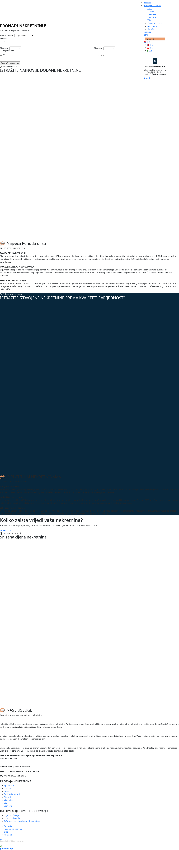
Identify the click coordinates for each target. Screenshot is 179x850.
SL (150, 47)
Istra (146, 35)
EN (151, 44)
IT (150, 50)
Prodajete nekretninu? (12, 731)
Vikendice (151, 14)
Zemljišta (151, 17)
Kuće (149, 8)
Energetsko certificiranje (14, 743)
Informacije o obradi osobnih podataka (22, 821)
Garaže (150, 29)
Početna (147, 2)
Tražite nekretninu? (11, 720)
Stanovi (150, 11)
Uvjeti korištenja (11, 815)
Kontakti (150, 39)
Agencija (147, 32)
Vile (149, 20)
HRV (148, 42)
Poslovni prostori (155, 23)
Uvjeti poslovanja (12, 818)
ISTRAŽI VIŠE (5, 530)
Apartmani (152, 26)
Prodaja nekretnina (152, 5)
